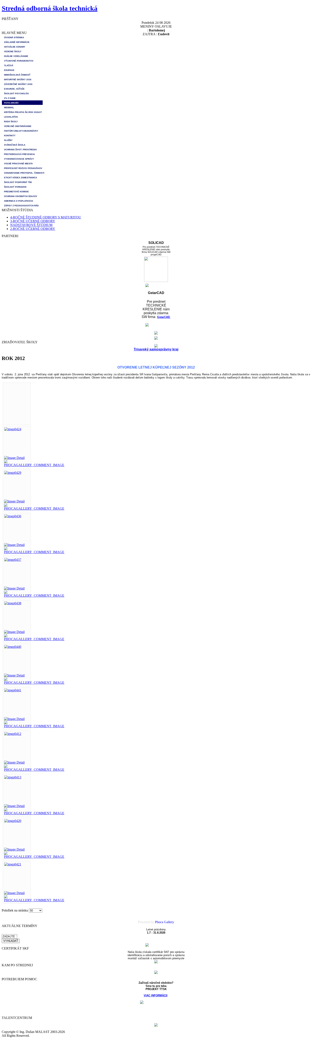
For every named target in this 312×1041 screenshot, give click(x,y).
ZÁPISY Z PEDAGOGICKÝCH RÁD (21, 205)
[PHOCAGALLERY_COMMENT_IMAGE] (34, 465)
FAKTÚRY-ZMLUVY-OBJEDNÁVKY (21, 131)
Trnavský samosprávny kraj (156, 349)
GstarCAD (164, 317)
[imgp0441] (12, 690)
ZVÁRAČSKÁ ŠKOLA (14, 145)
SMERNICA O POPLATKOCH (18, 201)
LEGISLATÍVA (11, 117)
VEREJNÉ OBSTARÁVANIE (17, 126)
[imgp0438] (12, 603)
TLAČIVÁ (8, 65)
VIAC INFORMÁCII (155, 995)
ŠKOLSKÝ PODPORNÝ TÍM (18, 182)
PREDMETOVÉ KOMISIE (16, 191)
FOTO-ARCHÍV (11, 103)
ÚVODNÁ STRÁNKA (14, 37)
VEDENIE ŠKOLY (12, 51)
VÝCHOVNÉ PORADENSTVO (18, 61)
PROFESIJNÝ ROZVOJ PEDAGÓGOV (23, 168)
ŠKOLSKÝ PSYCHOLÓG (16, 93)
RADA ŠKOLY (11, 121)
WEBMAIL (9, 107)
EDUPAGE (9, 70)
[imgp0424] (12, 429)
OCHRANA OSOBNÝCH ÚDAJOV (20, 196)
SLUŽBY (8, 140)
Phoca (159, 922)
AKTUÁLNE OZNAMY (14, 47)
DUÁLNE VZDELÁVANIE (16, 56)
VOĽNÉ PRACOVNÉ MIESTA (18, 163)
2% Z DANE (10, 98)
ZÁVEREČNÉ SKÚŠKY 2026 (18, 84)
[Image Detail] (14, 458)
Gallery (169, 922)
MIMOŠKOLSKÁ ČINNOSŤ (17, 75)
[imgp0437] (12, 559)
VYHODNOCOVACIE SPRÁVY (19, 159)
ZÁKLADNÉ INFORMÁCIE (17, 42)
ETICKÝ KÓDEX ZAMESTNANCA (20, 177)
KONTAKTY (9, 135)
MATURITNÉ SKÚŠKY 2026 (17, 79)
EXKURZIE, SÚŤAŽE (14, 89)
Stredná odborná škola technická (49, 8)
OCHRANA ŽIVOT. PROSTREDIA (20, 149)
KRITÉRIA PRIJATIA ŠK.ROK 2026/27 (23, 112)
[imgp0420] (12, 821)
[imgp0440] (12, 647)
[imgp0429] (12, 472)
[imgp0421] (12, 864)
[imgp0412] (12, 734)
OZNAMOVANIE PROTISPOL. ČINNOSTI (23, 173)
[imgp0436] (12, 516)
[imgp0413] (12, 777)
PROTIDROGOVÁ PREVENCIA (19, 154)
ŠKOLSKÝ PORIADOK (15, 187)
